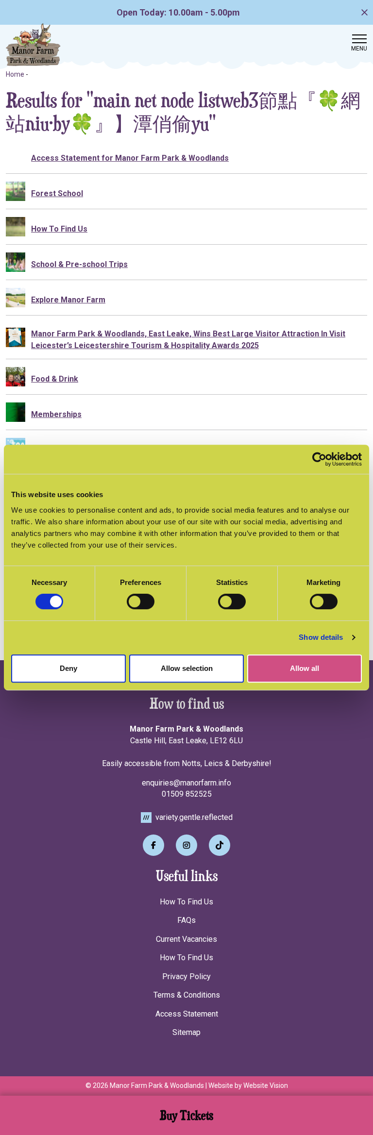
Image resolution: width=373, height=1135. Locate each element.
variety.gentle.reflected (193, 817)
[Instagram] (186, 845)
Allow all (304, 668)
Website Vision (265, 1085)
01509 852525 (187, 794)
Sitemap (186, 1032)
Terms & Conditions (186, 995)
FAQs (186, 920)
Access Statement (186, 1013)
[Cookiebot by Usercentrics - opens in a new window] (319, 459)
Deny (68, 668)
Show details (321, 637)
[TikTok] (219, 845)
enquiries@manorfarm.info (186, 782)
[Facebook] (153, 845)
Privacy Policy (186, 976)
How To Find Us (186, 901)
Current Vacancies (186, 939)
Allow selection (187, 668)
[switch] (140, 601)
